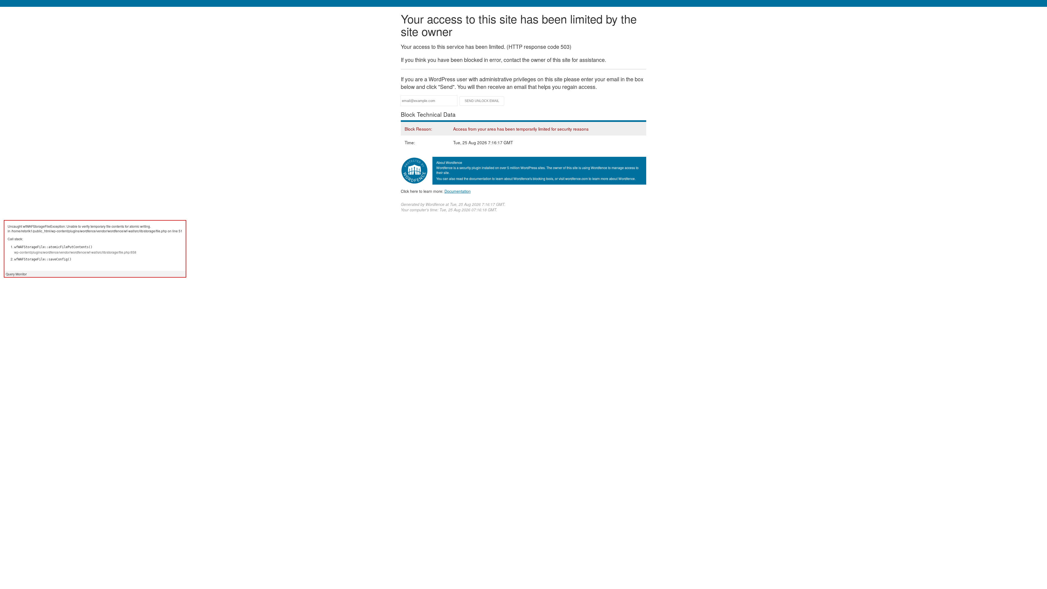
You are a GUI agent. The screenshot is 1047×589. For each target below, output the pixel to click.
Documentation (457, 191)
